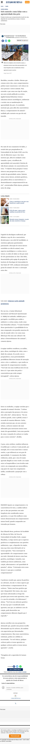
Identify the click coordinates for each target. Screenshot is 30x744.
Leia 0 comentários (15, 669)
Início (2, 6)
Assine (27, 2)
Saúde (6, 6)
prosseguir (15, 736)
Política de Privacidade (19, 732)
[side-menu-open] (1, 2)
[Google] (15, 696)
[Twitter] (6, 41)
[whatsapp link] (9, 41)
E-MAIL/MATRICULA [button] (16, 698)
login (19, 672)
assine (24, 672)
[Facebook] (3, 41)
